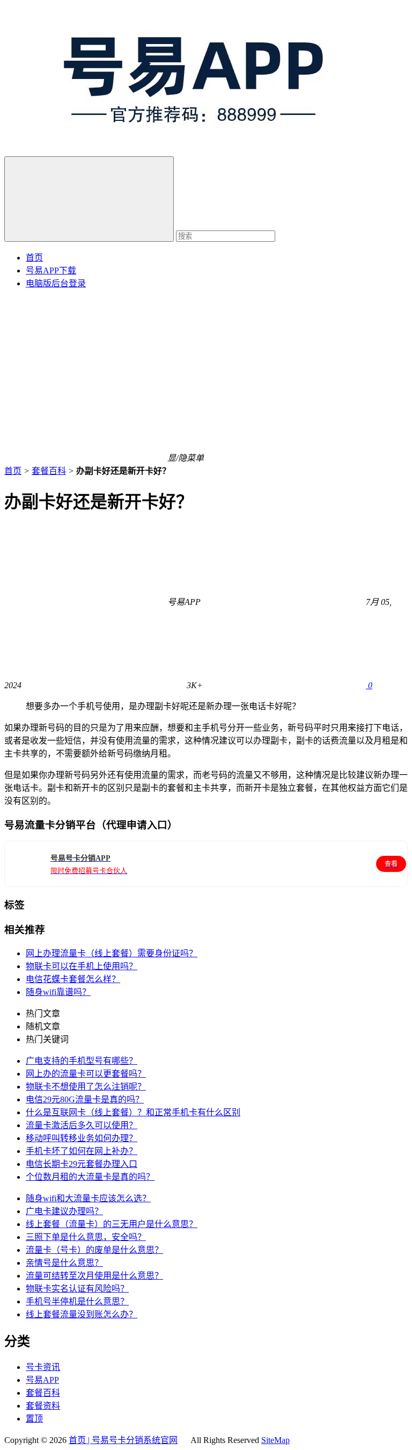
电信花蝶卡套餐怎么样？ (73, 979)
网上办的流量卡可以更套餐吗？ (86, 1073)
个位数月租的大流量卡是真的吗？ (90, 1176)
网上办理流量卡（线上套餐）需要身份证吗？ (111, 953)
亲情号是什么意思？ (64, 1262)
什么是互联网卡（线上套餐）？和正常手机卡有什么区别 (133, 1112)
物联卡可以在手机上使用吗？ (81, 966)
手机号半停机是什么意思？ (77, 1301)
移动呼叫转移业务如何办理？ (81, 1138)
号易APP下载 (51, 270)
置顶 (34, 1418)
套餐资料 (43, 1405)
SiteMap (275, 1440)
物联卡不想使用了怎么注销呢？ (86, 1086)
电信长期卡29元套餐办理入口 (81, 1163)
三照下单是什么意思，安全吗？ (86, 1237)
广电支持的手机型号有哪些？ (81, 1060)
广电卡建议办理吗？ (64, 1211)
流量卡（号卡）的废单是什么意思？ (94, 1249)
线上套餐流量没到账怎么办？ (81, 1314)
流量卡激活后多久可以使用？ (81, 1125)
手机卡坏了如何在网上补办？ (81, 1151)
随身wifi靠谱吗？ (58, 992)
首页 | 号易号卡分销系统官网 (123, 1440)
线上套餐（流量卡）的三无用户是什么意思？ (111, 1224)
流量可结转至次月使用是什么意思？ (94, 1275)
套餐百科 (49, 470)
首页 (34, 257)
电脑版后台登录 (56, 283)
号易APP (42, 1379)
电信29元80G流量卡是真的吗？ (85, 1099)
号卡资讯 (43, 1367)
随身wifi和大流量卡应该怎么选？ (88, 1198)
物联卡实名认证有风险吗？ (77, 1288)
